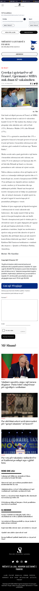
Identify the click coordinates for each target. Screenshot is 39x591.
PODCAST (19, 579)
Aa (33, 111)
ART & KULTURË (24, 577)
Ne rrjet (4, 68)
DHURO (19, 59)
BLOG (11, 577)
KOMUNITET (5, 577)
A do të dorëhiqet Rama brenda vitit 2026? (13, 21)
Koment (4, 297)
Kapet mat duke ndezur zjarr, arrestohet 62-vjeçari (19, 528)
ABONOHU (19, 54)
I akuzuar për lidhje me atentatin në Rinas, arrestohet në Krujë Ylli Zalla (15, 477)
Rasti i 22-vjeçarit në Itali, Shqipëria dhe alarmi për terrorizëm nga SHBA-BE (19, 496)
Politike (5, 19)
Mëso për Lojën (10, 32)
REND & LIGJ (18, 575)
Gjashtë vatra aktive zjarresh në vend (14, 532)
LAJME (6, 575)
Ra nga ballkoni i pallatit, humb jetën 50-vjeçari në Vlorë (18, 538)
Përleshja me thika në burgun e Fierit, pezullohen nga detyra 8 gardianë (18, 503)
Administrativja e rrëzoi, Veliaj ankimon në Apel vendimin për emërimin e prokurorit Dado (17, 490)
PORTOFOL (32, 575)
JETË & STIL (33, 577)
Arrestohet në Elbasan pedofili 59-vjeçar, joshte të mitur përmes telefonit (18, 522)
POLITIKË (11, 575)
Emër (3, 324)
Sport (30, 19)
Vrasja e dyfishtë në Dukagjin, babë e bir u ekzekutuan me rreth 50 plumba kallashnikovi (17, 515)
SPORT (16, 577)
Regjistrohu (28, 32)
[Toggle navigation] (2, 5)
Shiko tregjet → (8, 25)
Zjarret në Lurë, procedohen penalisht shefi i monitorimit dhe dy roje (16, 483)
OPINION (25, 575)
